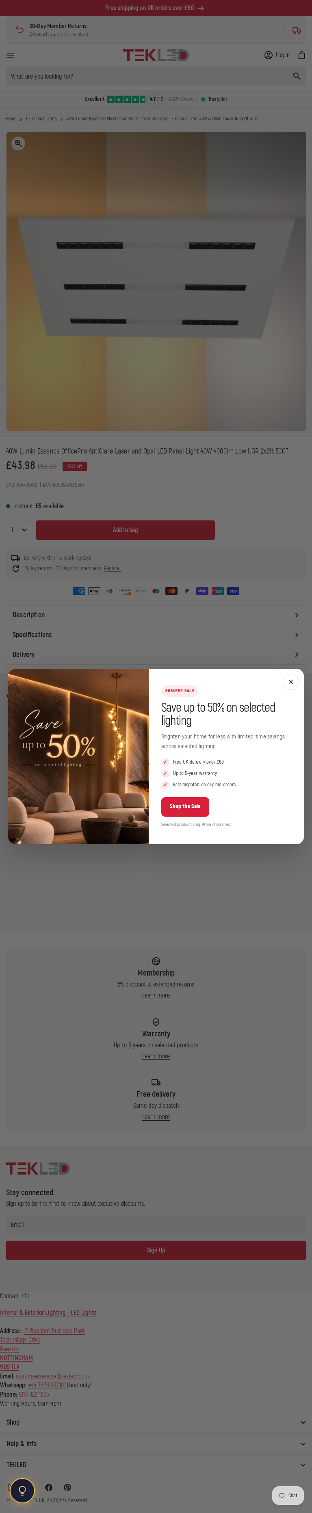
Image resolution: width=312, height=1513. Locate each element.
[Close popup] (291, 682)
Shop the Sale (185, 806)
